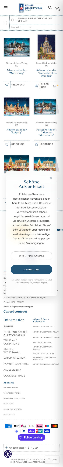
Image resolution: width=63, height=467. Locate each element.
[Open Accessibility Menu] (8, 454)
